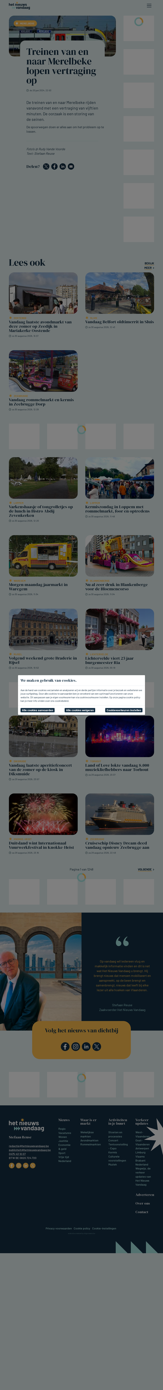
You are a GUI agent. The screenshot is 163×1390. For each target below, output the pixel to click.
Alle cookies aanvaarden (37, 710)
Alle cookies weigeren (80, 710)
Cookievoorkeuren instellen (124, 710)
